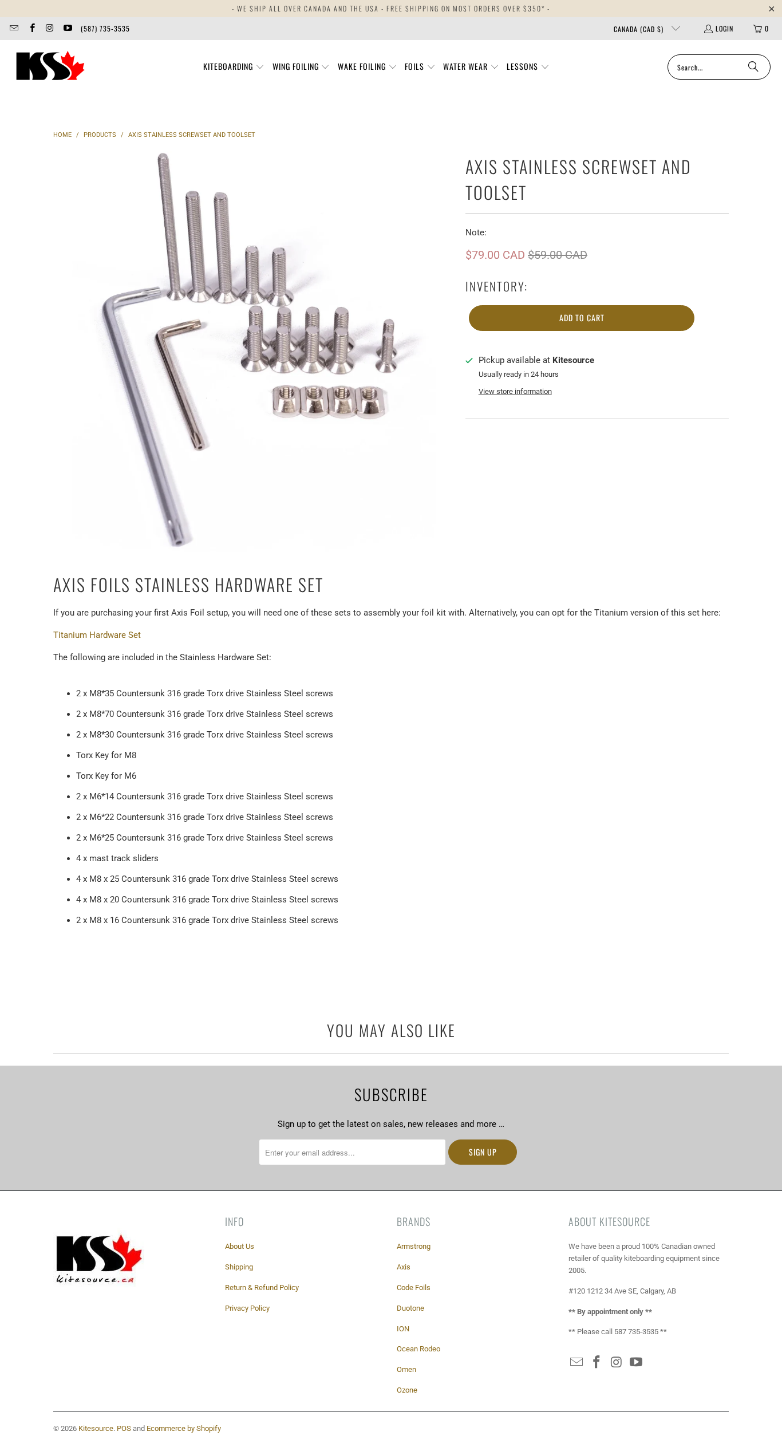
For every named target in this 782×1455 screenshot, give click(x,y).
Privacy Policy (247, 1308)
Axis (403, 1267)
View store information (515, 391)
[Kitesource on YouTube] (67, 28)
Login (724, 28)
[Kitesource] (48, 67)
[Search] (753, 67)
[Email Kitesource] (13, 28)
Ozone (407, 1390)
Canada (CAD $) (640, 29)
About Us (239, 1246)
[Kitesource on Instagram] (49, 28)
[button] (233, 67)
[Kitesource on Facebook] (31, 28)
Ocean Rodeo (418, 1348)
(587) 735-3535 (105, 28)
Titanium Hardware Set (97, 635)
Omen (406, 1369)
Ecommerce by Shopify (184, 1428)
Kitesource (95, 1428)
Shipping (239, 1267)
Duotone (410, 1308)
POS (124, 1428)
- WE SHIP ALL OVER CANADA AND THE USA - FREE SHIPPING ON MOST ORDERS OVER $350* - (391, 8)
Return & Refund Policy (262, 1287)
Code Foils (414, 1287)
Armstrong (414, 1246)
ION (403, 1328)
